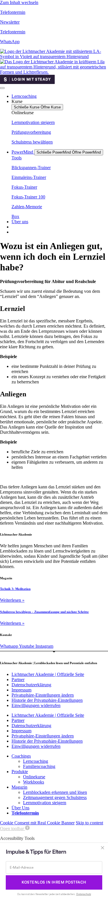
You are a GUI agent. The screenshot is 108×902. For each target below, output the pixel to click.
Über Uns (20, 807)
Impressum (21, 689)
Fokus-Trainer (24, 187)
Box (15, 216)
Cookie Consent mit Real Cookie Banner (37, 822)
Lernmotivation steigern (33, 122)
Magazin (19, 787)
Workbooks (33, 781)
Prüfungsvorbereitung (31, 132)
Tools (17, 157)
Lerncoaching (35, 761)
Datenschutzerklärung (31, 684)
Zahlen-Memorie (27, 206)
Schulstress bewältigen (32, 141)
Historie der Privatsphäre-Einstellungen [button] (47, 700)
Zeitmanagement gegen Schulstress (55, 797)
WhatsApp (10, 41)
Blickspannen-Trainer (31, 167)
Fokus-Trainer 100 (28, 196)
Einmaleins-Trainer (29, 177)
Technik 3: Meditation (15, 588)
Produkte (20, 771)
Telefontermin (12, 12)
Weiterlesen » (12, 600)
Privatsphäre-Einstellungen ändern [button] (43, 695)
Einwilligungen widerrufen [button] (36, 705)
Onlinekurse (34, 776)
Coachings (21, 756)
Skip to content (89, 822)
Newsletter (10, 22)
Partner (18, 679)
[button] (15, 828)
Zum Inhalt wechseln (19, 2)
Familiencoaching (39, 766)
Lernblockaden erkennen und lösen (55, 792)
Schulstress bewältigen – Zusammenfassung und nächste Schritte (44, 612)
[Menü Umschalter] (2, 88)
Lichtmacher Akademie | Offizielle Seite (48, 674)
